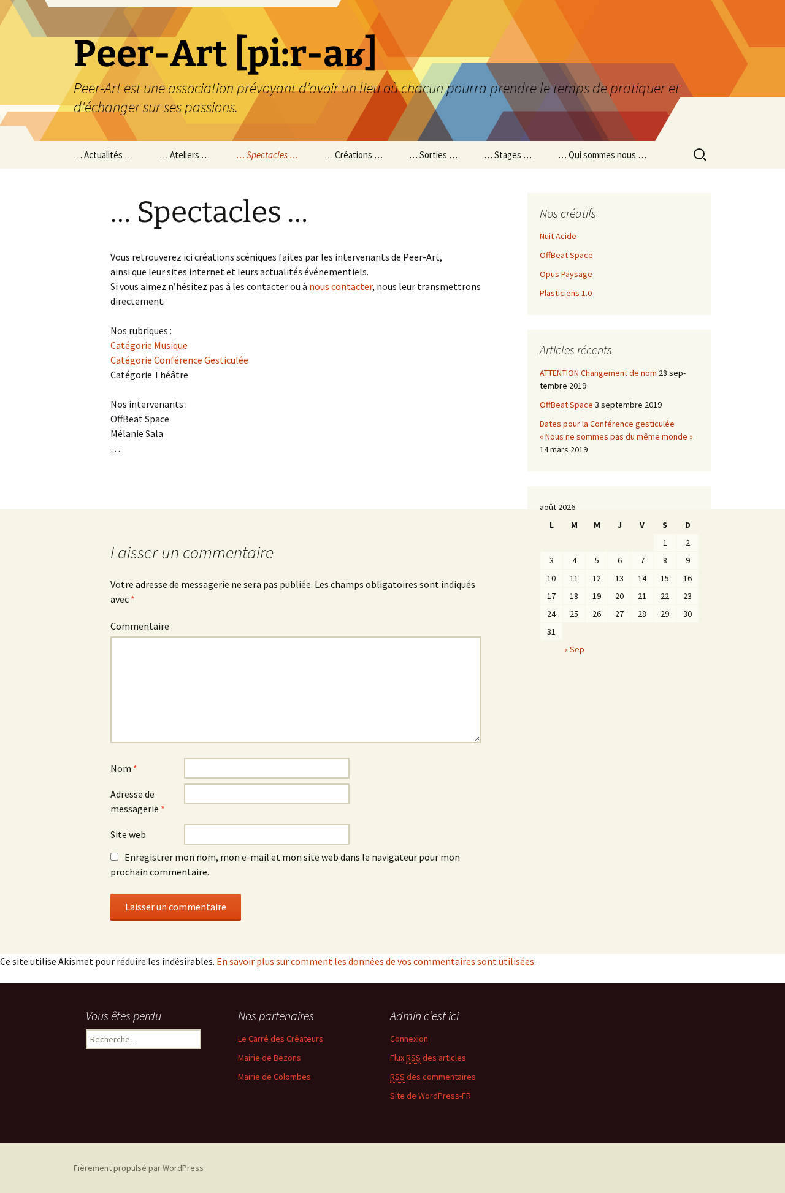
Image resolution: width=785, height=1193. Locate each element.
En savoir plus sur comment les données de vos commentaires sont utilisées (375, 961)
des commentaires (433, 1076)
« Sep (574, 649)
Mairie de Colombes (274, 1076)
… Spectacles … (267, 155)
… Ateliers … (184, 155)
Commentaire (139, 626)
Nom (123, 768)
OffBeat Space (566, 255)
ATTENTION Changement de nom (598, 372)
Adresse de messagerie (137, 801)
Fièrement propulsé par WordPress (139, 1167)
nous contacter (340, 286)
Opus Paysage (566, 274)
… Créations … (353, 155)
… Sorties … (433, 155)
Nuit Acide (558, 236)
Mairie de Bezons (269, 1057)
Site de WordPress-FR (430, 1095)
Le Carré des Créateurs (280, 1038)
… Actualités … (103, 155)
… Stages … (508, 155)
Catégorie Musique (149, 345)
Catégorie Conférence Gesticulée (179, 360)
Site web (128, 834)
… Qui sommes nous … (602, 155)
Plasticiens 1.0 (566, 293)
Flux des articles (428, 1057)
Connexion (409, 1038)
